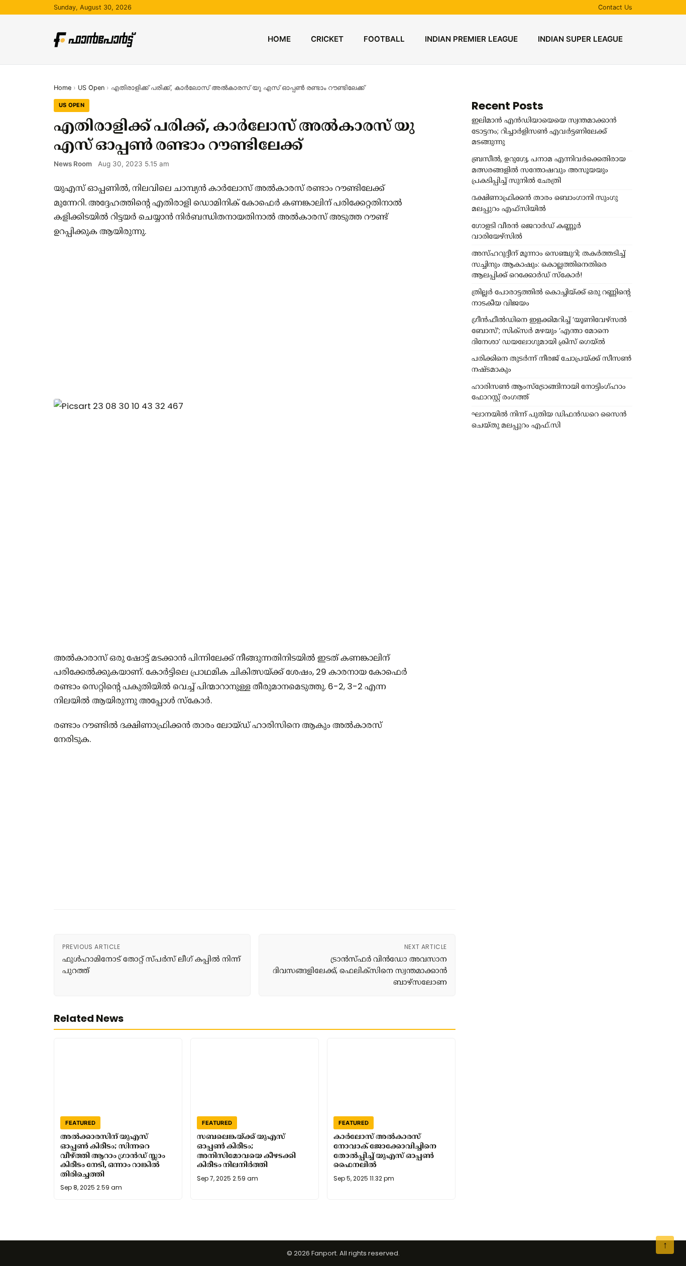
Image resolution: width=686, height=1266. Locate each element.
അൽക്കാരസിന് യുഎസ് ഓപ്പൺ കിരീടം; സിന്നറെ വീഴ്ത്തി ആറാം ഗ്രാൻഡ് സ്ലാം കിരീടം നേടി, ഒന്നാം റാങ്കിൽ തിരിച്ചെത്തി (112, 1155)
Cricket (327, 39)
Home (279, 39)
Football (384, 39)
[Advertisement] (234, 318)
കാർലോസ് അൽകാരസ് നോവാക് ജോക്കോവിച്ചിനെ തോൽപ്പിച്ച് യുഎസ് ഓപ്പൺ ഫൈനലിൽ (384, 1150)
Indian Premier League (471, 39)
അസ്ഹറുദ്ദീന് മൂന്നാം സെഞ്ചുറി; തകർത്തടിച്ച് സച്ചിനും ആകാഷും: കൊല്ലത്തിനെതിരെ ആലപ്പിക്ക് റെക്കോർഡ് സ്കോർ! (548, 264)
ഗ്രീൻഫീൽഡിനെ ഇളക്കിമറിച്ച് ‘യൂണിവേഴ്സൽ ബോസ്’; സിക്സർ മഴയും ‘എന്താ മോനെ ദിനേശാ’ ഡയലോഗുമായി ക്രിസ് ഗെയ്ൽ (549, 330)
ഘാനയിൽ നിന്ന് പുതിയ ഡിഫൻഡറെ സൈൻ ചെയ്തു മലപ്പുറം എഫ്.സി (549, 419)
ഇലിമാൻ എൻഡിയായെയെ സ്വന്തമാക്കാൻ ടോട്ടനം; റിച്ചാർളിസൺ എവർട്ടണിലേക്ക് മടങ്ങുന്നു (544, 131)
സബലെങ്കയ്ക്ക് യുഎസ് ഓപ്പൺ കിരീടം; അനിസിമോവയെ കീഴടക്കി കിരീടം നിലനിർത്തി (246, 1150)
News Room (73, 164)
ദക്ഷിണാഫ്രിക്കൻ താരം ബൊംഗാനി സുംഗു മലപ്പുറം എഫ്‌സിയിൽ (545, 203)
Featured (80, 1122)
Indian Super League (580, 39)
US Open (91, 87)
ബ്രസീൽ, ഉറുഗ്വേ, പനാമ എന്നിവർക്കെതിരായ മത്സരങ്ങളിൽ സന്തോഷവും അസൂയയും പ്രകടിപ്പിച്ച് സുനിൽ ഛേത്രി (549, 169)
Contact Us (615, 7)
